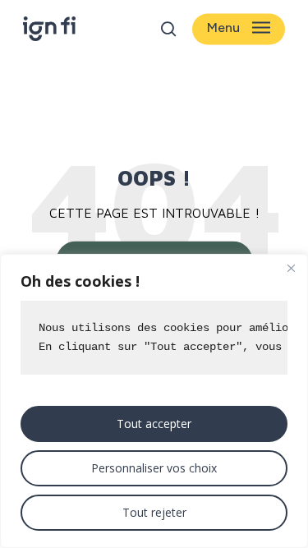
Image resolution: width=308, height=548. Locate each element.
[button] (238, 29)
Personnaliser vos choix (154, 468)
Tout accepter (154, 423)
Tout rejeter (154, 512)
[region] (154, 401)
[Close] (291, 268)
